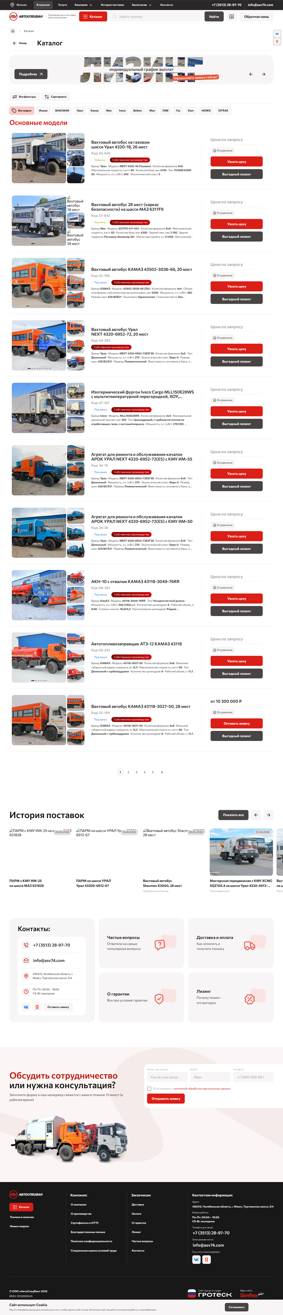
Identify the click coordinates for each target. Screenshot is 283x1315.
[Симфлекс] (252, 1293)
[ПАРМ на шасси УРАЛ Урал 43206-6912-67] (107, 859)
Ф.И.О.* (194, 1069)
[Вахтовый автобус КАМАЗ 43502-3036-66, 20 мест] (141, 283)
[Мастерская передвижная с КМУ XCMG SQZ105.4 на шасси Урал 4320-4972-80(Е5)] (241, 861)
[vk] (277, 34)
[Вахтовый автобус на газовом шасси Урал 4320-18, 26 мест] (141, 158)
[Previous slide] (251, 74)
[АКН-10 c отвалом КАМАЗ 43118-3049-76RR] (141, 595)
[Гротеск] (210, 1293)
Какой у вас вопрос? (157, 1069)
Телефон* (238, 1069)
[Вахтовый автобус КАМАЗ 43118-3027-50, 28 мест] (141, 719)
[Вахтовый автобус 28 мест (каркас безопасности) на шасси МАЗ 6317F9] (141, 220)
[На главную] (26, 16)
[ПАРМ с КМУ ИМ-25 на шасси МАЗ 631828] (41, 859)
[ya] (277, 41)
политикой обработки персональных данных (202, 1088)
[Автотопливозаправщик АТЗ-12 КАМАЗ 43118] (141, 657)
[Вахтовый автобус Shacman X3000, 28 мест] (174, 861)
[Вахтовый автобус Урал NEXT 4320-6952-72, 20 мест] (141, 345)
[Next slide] (263, 74)
